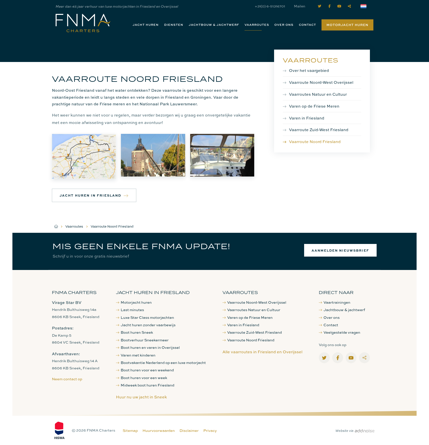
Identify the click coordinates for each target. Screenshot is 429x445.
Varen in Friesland (306, 118)
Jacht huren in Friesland (90, 195)
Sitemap (130, 430)
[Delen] (364, 6)
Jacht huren (146, 25)
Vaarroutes (257, 25)
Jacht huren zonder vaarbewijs (148, 324)
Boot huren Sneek (137, 332)
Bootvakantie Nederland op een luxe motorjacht (163, 362)
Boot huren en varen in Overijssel (150, 347)
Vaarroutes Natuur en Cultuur (318, 94)
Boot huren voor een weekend (147, 370)
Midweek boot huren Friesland (147, 385)
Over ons (283, 25)
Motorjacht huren (347, 25)
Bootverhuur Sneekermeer (145, 340)
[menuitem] (145, 24)
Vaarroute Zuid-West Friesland (318, 129)
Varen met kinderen (138, 355)
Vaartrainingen (336, 302)
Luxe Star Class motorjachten (147, 317)
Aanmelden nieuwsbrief (340, 250)
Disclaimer (189, 430)
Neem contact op (67, 379)
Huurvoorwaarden (159, 430)
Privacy (210, 430)
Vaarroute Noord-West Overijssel (321, 82)
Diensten (173, 25)
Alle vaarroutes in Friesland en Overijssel (262, 352)
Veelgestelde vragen (341, 332)
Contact (307, 25)
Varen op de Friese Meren (314, 106)
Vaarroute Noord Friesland (315, 141)
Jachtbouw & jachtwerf (214, 25)
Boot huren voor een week (144, 377)
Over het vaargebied (309, 70)
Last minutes (132, 309)
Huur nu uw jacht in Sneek (141, 397)
